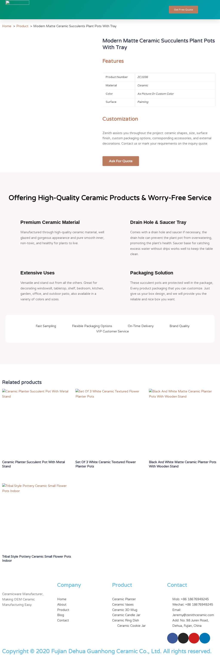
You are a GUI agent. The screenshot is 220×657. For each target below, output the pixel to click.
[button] (157, 10)
